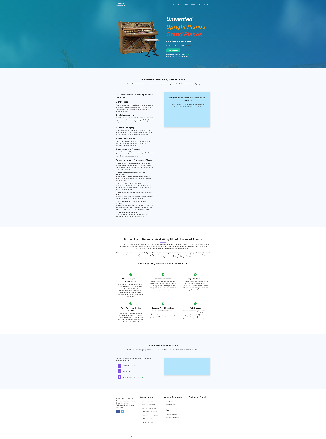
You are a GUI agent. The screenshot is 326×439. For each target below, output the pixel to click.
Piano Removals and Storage (149, 411)
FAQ (200, 4)
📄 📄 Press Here (188, 56)
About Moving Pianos (171, 414)
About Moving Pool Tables (172, 417)
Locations (155, 436)
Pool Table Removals (147, 422)
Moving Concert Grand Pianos (149, 408)
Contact (206, 4)
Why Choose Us (177, 4)
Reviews (193, 4)
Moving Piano (169, 401)
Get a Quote (173, 50)
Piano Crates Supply (147, 418)
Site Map (208, 436)
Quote (186, 4)
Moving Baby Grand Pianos (149, 404)
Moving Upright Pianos (147, 401)
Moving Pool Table (170, 404)
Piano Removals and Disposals (150, 415)
